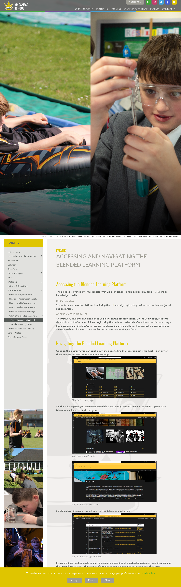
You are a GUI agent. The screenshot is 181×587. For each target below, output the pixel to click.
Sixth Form (135, 2)
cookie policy (148, 573)
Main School (48, 236)
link (113, 305)
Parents (59, 236)
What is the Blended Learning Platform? (103, 236)
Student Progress (73, 236)
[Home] (16, 6)
